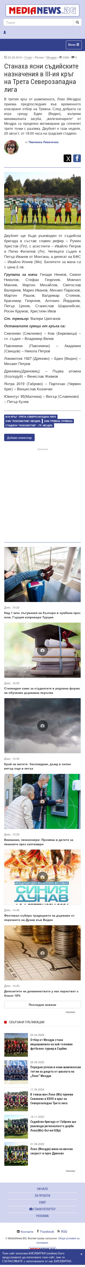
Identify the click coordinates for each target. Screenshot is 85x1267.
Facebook (47, 1231)
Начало (42, 1189)
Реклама (42, 1216)
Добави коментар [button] (19, 437)
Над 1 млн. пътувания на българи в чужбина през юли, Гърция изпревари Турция (42, 614)
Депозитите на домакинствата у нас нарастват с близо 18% (41, 993)
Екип (42, 1202)
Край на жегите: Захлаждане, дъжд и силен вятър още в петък (37, 766)
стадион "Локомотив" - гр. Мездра (29, 425)
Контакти (27, 1231)
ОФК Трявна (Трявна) (58, 421)
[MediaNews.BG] (42, 10)
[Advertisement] (42, 494)
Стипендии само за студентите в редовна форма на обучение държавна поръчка (42, 690)
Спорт (28, 57)
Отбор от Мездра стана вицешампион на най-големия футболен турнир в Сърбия (51, 1044)
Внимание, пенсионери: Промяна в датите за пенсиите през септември (38, 841)
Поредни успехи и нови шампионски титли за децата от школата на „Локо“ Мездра (55, 1071)
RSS (64, 1231)
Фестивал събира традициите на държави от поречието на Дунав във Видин (39, 917)
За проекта (42, 1195)
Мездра (51, 57)
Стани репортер (44, 1209)
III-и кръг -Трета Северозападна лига (30, 416)
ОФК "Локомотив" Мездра (22, 421)
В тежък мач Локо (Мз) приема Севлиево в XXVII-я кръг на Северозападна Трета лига (51, 1099)
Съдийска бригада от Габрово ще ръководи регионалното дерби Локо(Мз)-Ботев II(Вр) (53, 1126)
